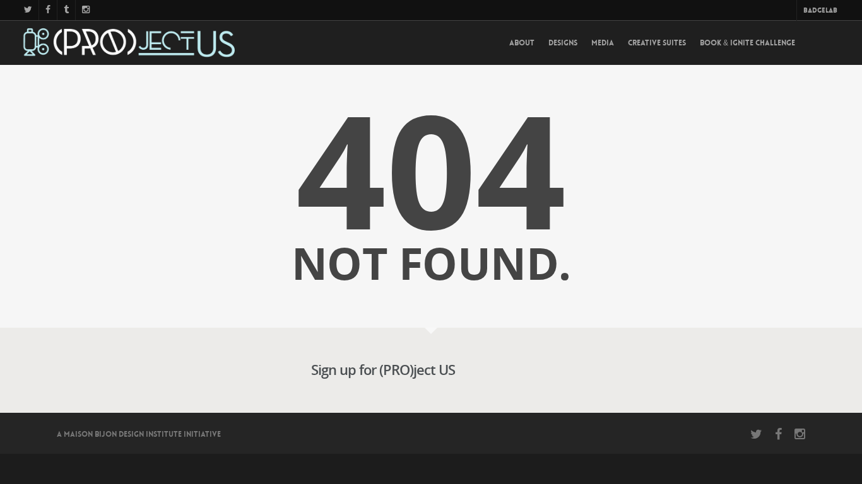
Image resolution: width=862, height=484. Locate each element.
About (521, 43)
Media (602, 43)
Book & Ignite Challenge (747, 43)
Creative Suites (657, 43)
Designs (562, 43)
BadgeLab (820, 10)
